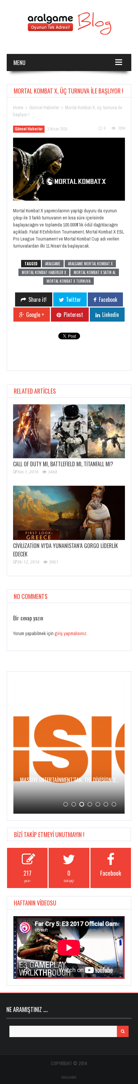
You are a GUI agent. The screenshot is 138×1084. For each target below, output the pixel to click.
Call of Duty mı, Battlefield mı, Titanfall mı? (63, 464)
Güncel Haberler (44, 108)
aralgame (52, 263)
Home (18, 108)
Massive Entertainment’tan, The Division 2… (69, 780)
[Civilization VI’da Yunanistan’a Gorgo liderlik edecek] (69, 513)
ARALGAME (69, 1077)
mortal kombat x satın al (95, 272)
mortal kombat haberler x (44, 272)
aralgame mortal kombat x (90, 263)
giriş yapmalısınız (70, 633)
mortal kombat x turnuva (68, 281)
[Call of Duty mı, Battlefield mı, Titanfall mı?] (69, 431)
